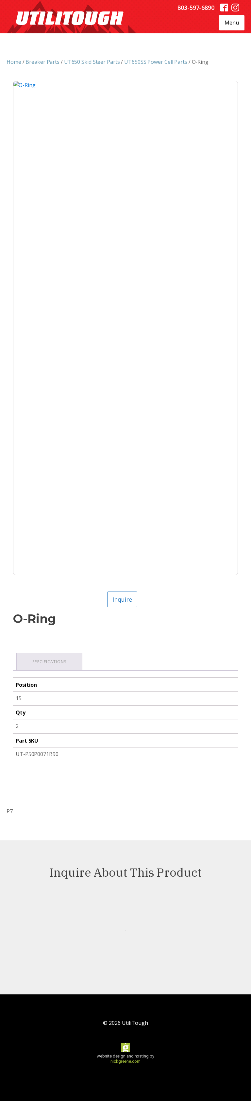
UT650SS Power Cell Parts (155, 61)
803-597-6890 (195, 7)
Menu (232, 22)
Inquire (122, 599)
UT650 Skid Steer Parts (92, 61)
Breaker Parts (42, 61)
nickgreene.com (125, 1061)
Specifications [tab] (49, 661)
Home (14, 61)
